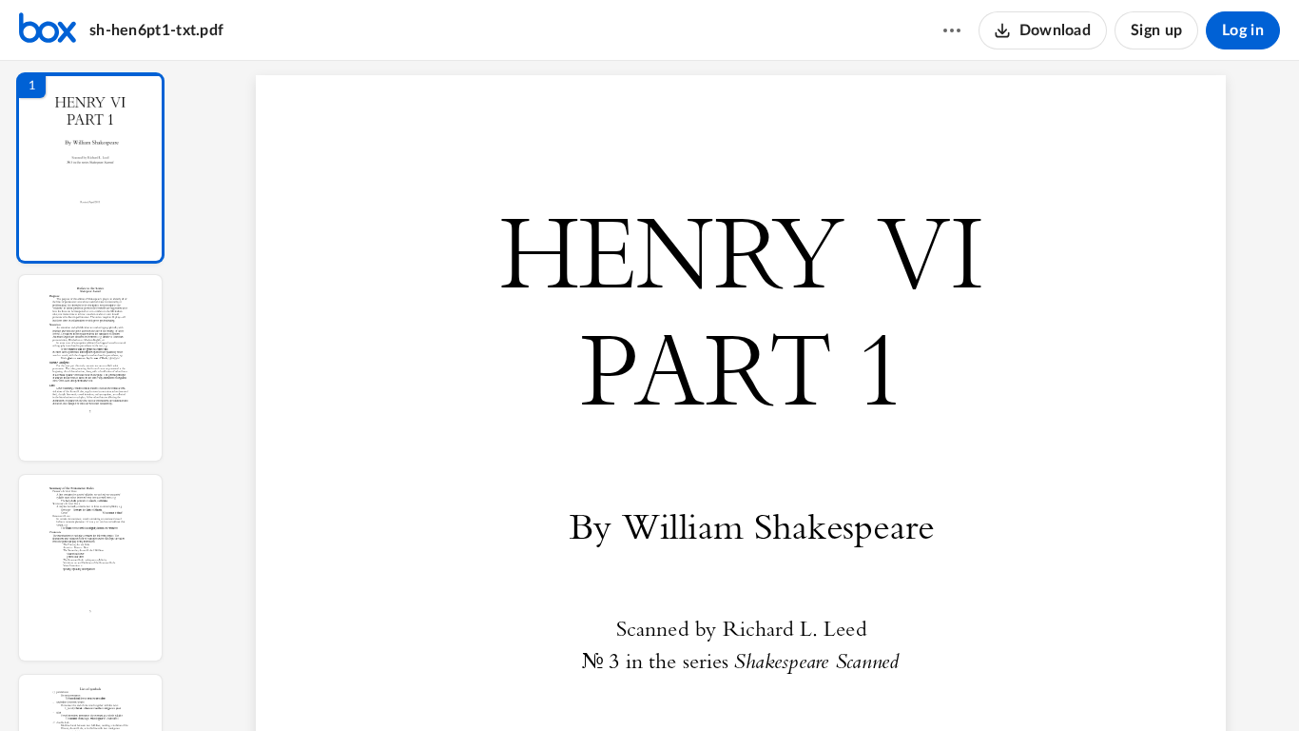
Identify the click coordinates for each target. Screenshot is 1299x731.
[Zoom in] (810, 684)
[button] (90, 168)
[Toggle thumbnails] (563, 684)
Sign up (1156, 30)
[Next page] (705, 684)
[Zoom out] (745, 684)
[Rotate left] (848, 684)
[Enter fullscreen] (918, 684)
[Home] (47, 30)
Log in (1243, 30)
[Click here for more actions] (952, 30)
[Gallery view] (884, 684)
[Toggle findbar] (597, 684)
